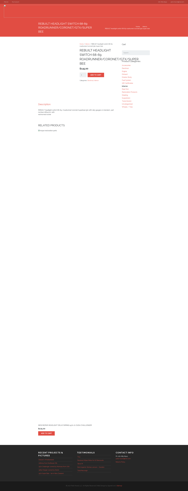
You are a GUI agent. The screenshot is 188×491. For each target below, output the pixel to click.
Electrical (91, 80)
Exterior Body (127, 77)
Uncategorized (127, 104)
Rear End (125, 89)
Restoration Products (129, 92)
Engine (124, 71)
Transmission (126, 101)
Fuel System (126, 80)
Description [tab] (44, 104)
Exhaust (125, 74)
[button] (7, 2)
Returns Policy (120, 462)
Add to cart (95, 75)
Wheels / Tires (127, 107)
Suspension (126, 98)
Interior (145, 26)
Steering (125, 95)
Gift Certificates (127, 83)
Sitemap (119, 486)
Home (138, 26)
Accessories (126, 65)
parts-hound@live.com (123, 458)
